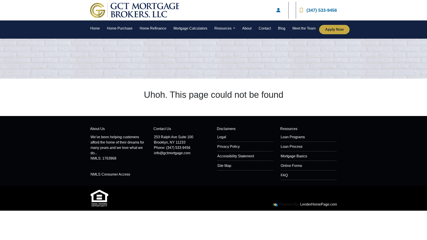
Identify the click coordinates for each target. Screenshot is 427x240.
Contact (265, 28)
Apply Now (334, 29)
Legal (221, 137)
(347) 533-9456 (321, 10)
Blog (281, 28)
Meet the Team (304, 28)
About (247, 28)
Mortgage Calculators (190, 28)
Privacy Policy (228, 146)
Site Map (224, 166)
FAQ (284, 175)
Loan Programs (293, 137)
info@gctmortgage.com (172, 153)
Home (95, 28)
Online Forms (291, 166)
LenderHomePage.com (318, 204)
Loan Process (291, 146)
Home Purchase (120, 28)
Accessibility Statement (235, 156)
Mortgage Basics (294, 156)
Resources (223, 28)
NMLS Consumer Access (110, 174)
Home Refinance (153, 28)
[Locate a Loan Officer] (278, 10)
